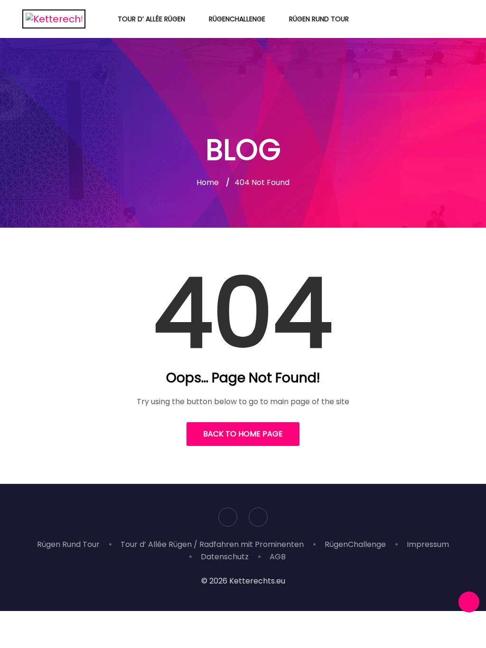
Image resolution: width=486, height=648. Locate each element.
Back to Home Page (243, 433)
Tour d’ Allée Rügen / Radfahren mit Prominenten (212, 544)
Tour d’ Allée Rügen (151, 19)
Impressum (428, 544)
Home (207, 182)
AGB (278, 556)
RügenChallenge (237, 19)
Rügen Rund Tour (319, 19)
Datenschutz (225, 556)
